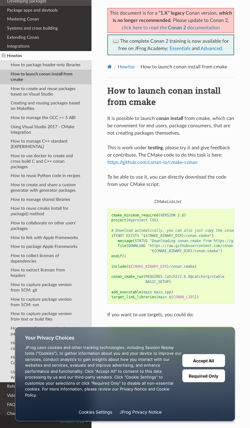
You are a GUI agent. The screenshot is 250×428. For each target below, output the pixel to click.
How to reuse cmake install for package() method (39, 211)
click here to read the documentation (171, 27)
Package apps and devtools (32, 10)
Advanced (211, 48)
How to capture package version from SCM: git (41, 287)
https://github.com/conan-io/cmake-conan (152, 162)
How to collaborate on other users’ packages (43, 226)
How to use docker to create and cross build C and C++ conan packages (42, 161)
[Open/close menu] (3, 56)
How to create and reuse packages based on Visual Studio (43, 91)
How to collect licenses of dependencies (35, 258)
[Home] (109, 66)
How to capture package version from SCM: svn (41, 302)
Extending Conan (23, 37)
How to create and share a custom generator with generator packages (43, 188)
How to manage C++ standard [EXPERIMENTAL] (39, 144)
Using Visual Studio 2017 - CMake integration (42, 130)
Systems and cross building (32, 28)
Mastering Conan (23, 19)
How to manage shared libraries (40, 199)
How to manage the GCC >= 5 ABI (43, 117)
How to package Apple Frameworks (44, 246)
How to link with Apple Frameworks (44, 237)
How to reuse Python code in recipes (45, 175)
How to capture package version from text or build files (41, 316)
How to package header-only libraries (45, 65)
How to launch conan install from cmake (42, 77)
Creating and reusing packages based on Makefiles (45, 106)
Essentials (180, 48)
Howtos (14, 55)
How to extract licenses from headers (38, 273)
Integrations (18, 46)
